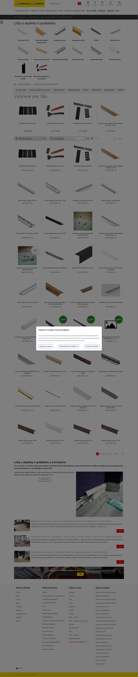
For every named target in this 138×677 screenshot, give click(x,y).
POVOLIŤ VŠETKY (92, 346)
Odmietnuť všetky (46, 346)
